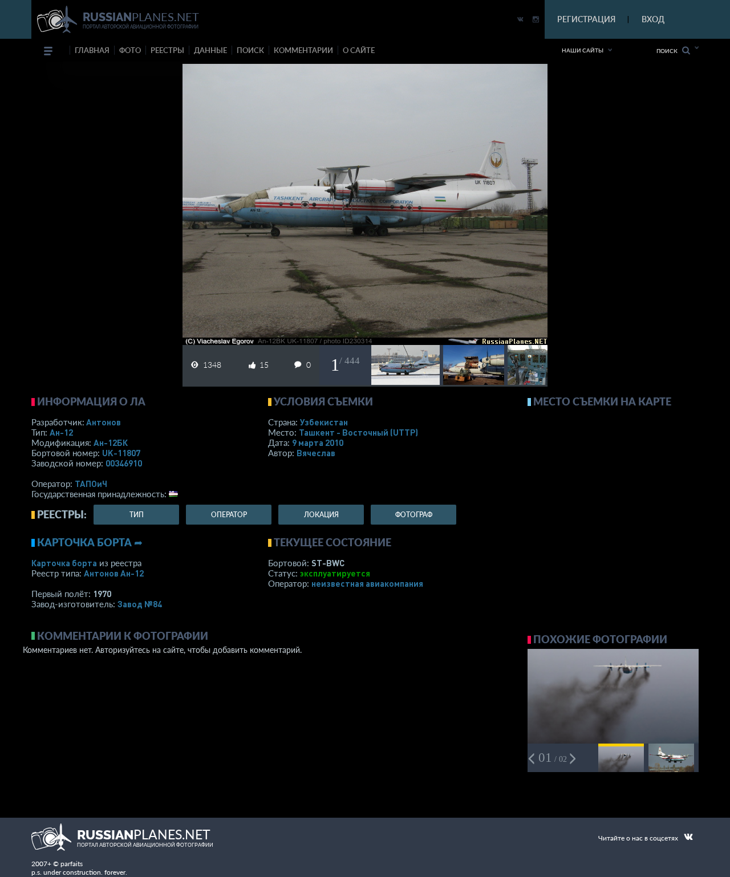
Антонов (103, 422)
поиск (250, 50)
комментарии (303, 50)
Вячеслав (316, 453)
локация (321, 514)
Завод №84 (139, 604)
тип (136, 514)
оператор (229, 514)
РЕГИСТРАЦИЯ (586, 19)
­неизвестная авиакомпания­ (367, 583)
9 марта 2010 (317, 442)
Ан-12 (61, 432)
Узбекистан (324, 422)
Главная (92, 50)
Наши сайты (582, 50)
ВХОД (653, 19)
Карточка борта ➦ (90, 542)
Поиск (669, 50)
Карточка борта (64, 563)
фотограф (413, 514)
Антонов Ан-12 (114, 573)
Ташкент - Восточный (358, 432)
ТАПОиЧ (91, 483)
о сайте (359, 50)
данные (210, 50)
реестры (167, 50)
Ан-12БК (111, 442)
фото (130, 50)
